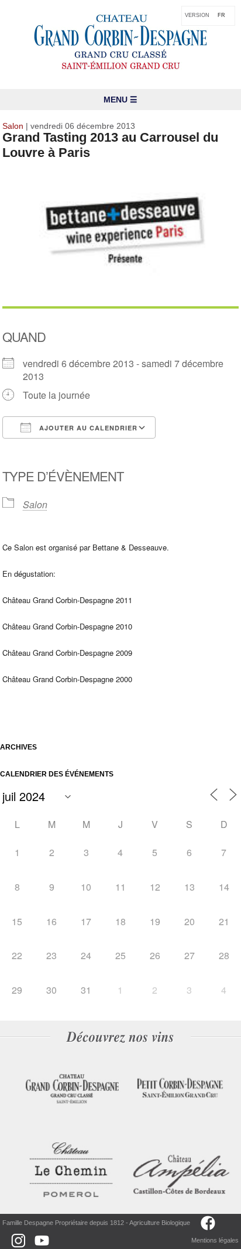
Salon (35, 504)
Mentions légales (215, 1240)
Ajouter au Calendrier (87, 427)
